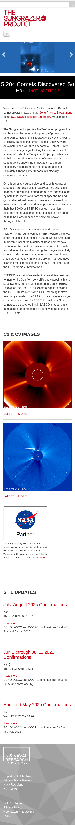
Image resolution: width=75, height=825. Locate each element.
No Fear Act (10, 788)
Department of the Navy (18, 776)
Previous (3, 54)
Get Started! (44, 90)
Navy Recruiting (13, 784)
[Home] (29, 17)
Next (71, 54)
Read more (10, 623)
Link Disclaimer (13, 803)
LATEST (8, 413)
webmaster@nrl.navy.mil (18, 811)
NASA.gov (40, 557)
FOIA (6, 815)
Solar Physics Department (55, 112)
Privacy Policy (12, 807)
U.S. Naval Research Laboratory (31, 116)
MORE (22, 413)
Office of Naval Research (18, 780)
